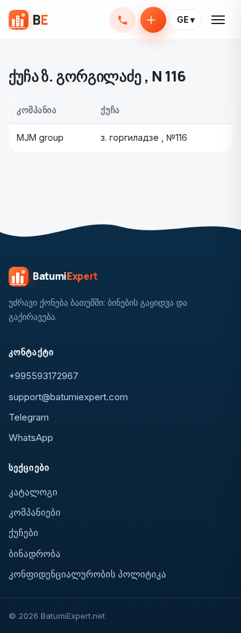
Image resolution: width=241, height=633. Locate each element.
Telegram (29, 417)
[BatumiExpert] (28, 20)
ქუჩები (23, 533)
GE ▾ (186, 20)
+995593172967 (122, 20)
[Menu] (218, 19)
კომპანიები (35, 512)
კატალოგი (33, 492)
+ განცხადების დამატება (153, 20)
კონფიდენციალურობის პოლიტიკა (87, 574)
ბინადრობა (35, 554)
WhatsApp (31, 437)
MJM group (40, 137)
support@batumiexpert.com (68, 397)
